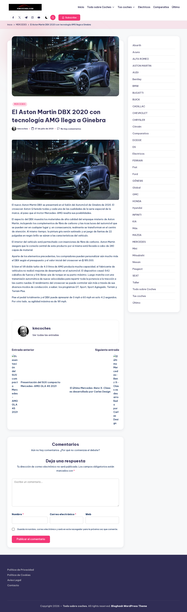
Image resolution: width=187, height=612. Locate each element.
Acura (136, 52)
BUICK (136, 99)
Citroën (137, 126)
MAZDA (137, 235)
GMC (135, 194)
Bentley (137, 79)
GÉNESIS (138, 180)
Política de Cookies (19, 575)
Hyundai (137, 207)
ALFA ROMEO (141, 58)
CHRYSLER (139, 119)
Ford (135, 174)
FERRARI (138, 160)
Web (88, 514)
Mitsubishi (138, 255)
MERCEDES (19, 104)
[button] (69, 17)
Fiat (135, 167)
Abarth (137, 45)
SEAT (136, 275)
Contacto (13, 585)
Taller (136, 282)
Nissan (137, 262)
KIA (135, 221)
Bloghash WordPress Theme (129, 606)
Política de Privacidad (20, 569)
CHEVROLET (140, 113)
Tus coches (139, 295)
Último (136, 302)
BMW (136, 86)
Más (135, 228)
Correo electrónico (63, 514)
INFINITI (137, 214)
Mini (135, 248)
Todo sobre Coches (144, 289)
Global (137, 187)
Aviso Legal (14, 580)
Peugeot (138, 268)
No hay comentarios (71, 129)
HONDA (137, 201)
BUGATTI (138, 92)
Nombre (18, 514)
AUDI (135, 72)
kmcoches (41, 328)
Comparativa (141, 133)
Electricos (138, 153)
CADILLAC (139, 106)
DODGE (137, 140)
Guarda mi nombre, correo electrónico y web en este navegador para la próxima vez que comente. (67, 529)
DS (134, 146)
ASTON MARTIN (142, 65)
